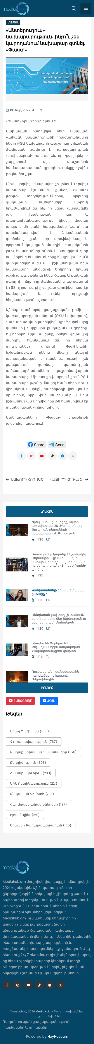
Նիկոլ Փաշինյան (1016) (29, 731)
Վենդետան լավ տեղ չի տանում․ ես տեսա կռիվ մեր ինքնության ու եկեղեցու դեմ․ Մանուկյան (59, 619)
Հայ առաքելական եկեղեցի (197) (38, 804)
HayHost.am (57, 1036)
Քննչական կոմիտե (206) (32, 794)
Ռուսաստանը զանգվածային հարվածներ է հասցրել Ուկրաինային (55, 675)
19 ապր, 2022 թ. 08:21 (26, 110)
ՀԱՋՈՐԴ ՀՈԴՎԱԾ (66, 479)
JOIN (50, 700)
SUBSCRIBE (22, 700)
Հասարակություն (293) (30, 773)
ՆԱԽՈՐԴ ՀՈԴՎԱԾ (27, 479)
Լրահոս (47, 511)
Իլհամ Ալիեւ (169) (25, 815)
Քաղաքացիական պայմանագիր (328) (43, 752)
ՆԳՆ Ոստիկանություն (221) (33, 783)
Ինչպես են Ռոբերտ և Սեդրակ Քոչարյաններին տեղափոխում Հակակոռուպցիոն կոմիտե (57, 647)
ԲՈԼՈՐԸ (47, 688)
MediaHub (43, 1011)
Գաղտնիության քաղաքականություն (37, 1021)
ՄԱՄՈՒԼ (13, 22)
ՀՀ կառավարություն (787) (33, 741)
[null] (36, 444)
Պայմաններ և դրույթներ (25, 1027)
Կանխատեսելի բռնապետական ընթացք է (58, 592)
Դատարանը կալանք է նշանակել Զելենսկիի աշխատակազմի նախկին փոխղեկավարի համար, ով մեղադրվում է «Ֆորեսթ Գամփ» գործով (59, 562)
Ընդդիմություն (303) (28, 762)
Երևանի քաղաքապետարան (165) (40, 825)
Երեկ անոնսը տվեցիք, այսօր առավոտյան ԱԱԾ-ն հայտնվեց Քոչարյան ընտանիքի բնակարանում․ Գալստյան (57, 528)
